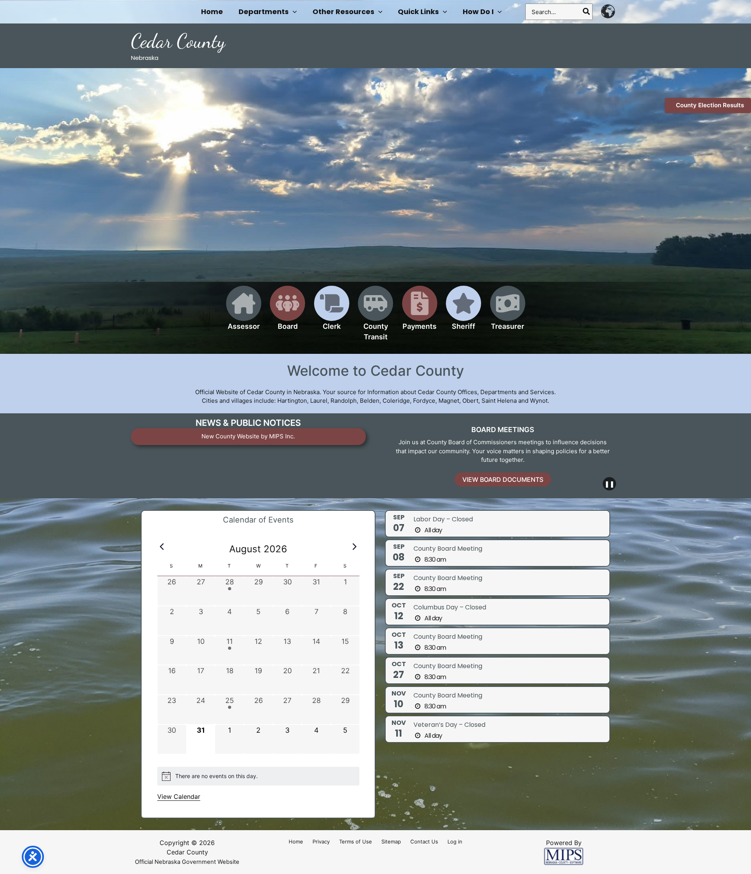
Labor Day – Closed (443, 519)
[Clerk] (331, 312)
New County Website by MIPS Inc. (248, 436)
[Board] (287, 312)
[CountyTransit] (375, 318)
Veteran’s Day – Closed (449, 724)
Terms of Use (355, 841)
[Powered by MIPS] (563, 856)
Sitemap (391, 841)
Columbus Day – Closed (449, 607)
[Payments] (419, 312)
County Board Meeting (447, 548)
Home (296, 841)
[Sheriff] (463, 312)
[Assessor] (243, 312)
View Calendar (178, 796)
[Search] (586, 12)
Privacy (321, 841)
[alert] (258, 776)
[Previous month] (162, 546)
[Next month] (354, 546)
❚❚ (609, 484)
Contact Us (424, 841)
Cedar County (178, 41)
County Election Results (710, 105)
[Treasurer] (507, 312)
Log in (454, 841)
